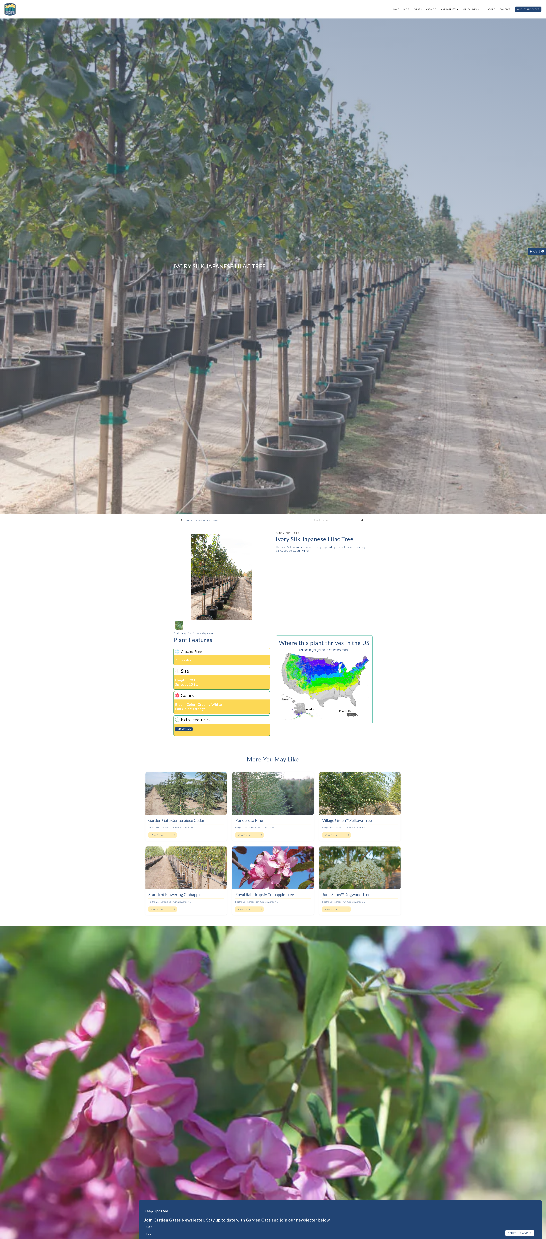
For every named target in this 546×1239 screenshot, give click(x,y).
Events (418, 9)
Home (396, 9)
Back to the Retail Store (203, 520)
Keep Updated (156, 1211)
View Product (157, 835)
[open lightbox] (221, 576)
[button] (449, 9)
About (491, 9)
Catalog (431, 9)
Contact (505, 9)
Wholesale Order (528, 9)
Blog (406, 9)
